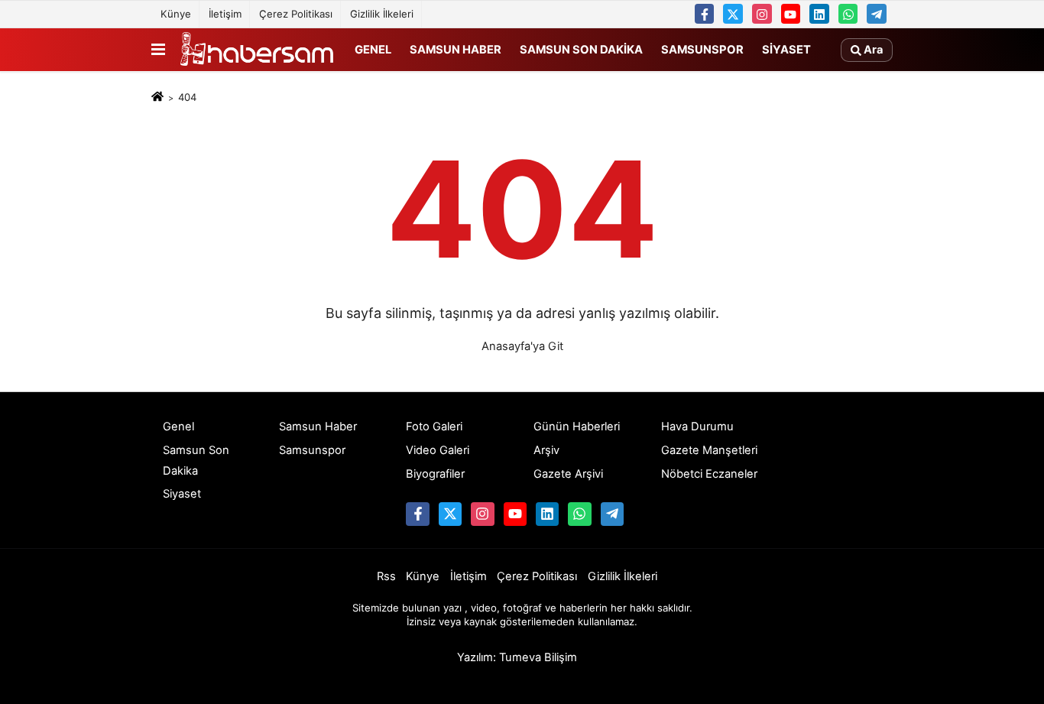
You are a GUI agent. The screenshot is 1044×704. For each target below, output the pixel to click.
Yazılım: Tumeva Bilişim (517, 657)
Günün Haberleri (576, 426)
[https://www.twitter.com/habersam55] (733, 14)
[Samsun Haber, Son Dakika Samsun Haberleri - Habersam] (256, 50)
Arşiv (546, 450)
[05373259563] (848, 14)
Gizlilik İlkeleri (381, 14)
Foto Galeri (434, 426)
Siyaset (786, 49)
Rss (386, 576)
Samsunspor (702, 49)
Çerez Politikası (295, 14)
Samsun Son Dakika (581, 49)
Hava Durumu (697, 426)
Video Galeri (437, 450)
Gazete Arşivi (568, 474)
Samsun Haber (455, 49)
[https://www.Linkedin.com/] (819, 14)
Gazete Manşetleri (709, 450)
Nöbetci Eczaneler (709, 474)
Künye (175, 14)
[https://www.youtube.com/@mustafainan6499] (791, 14)
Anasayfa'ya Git (522, 346)
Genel (373, 49)
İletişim (225, 14)
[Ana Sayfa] (157, 98)
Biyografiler (435, 474)
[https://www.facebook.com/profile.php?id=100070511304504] (705, 14)
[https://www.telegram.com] (877, 14)
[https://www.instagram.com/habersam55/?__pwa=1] (762, 14)
